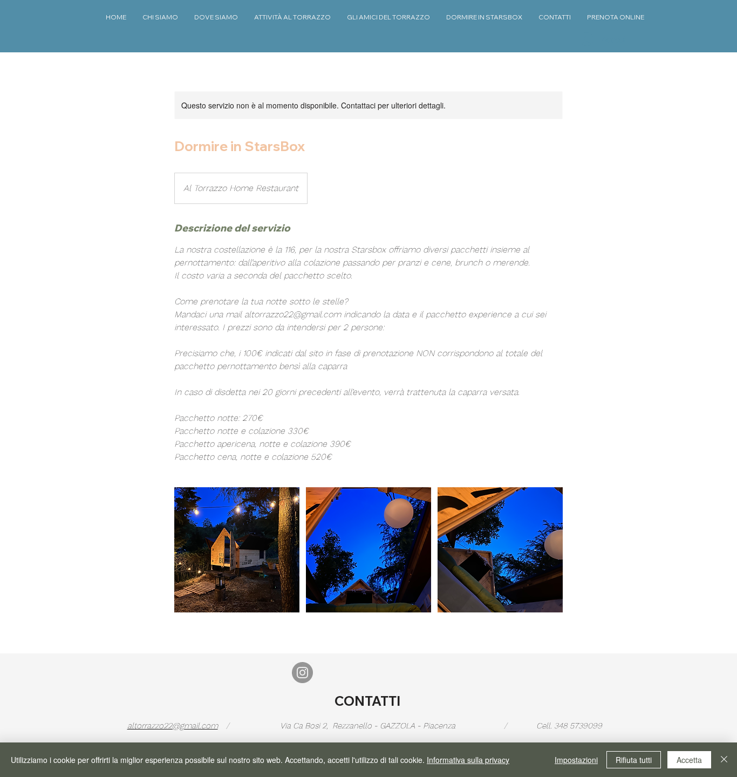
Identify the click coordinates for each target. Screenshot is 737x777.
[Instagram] (302, 672)
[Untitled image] (236, 549)
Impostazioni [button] (576, 759)
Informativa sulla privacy (468, 759)
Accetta (689, 759)
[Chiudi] (724, 759)
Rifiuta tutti (634, 759)
